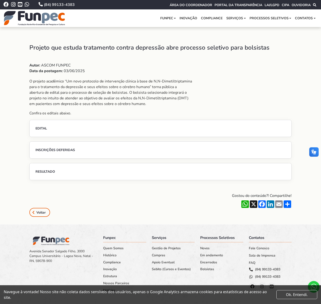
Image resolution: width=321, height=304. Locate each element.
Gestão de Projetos (166, 248)
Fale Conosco (259, 248)
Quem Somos (113, 248)
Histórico (110, 255)
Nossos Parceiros (116, 283)
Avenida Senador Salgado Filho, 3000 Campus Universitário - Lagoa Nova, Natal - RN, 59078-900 (61, 256)
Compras (158, 255)
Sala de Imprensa (262, 255)
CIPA (285, 5)
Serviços (234, 18)
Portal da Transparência (238, 5)
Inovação (188, 18)
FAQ (252, 263)
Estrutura (110, 276)
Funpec (166, 18)
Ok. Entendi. (297, 294)
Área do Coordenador (191, 5)
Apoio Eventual (163, 262)
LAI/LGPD (272, 5)
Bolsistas (207, 269)
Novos (205, 248)
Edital (41, 128)
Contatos (304, 18)
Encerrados (208, 262)
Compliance (212, 18)
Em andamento (211, 255)
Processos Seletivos (269, 18)
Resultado (45, 171)
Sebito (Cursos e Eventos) (171, 269)
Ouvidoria (301, 5)
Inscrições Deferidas (55, 150)
